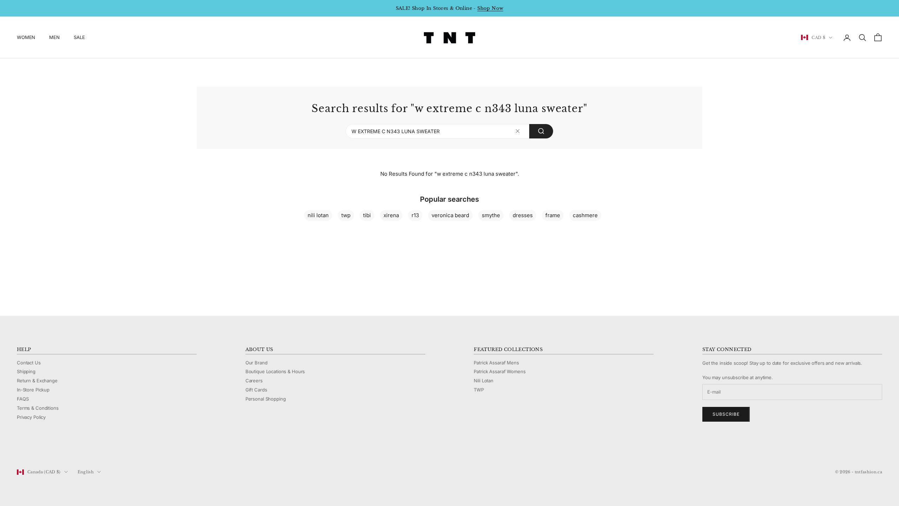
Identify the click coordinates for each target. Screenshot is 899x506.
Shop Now (490, 8)
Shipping (26, 371)
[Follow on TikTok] (75, 448)
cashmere (585, 215)
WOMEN (26, 37)
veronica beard (450, 215)
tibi (367, 215)
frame (552, 215)
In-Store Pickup (33, 390)
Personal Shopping (265, 399)
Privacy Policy (31, 417)
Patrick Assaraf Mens (496, 362)
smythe (491, 215)
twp (345, 215)
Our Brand (256, 362)
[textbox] (517, 131)
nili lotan (318, 215)
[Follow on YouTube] (56, 448)
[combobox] (449, 131)
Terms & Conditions (38, 408)
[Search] (541, 131)
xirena (391, 215)
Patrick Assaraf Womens (499, 371)
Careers (254, 380)
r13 (415, 215)
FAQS (22, 399)
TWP (479, 390)
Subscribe (726, 414)
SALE (79, 37)
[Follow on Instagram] (38, 448)
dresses (523, 215)
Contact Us (29, 362)
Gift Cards (256, 390)
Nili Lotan (483, 380)
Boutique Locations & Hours (275, 371)
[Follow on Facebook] (20, 448)
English (86, 471)
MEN (54, 37)
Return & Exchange (37, 380)
